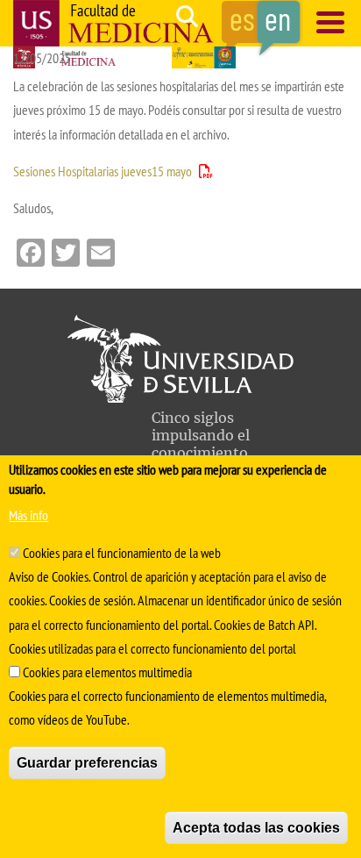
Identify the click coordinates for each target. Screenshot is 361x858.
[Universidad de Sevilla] (180, 397)
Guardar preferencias (87, 762)
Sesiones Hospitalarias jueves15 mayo (102, 171)
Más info (28, 515)
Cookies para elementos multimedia (107, 672)
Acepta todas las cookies (256, 827)
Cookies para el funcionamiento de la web (122, 552)
